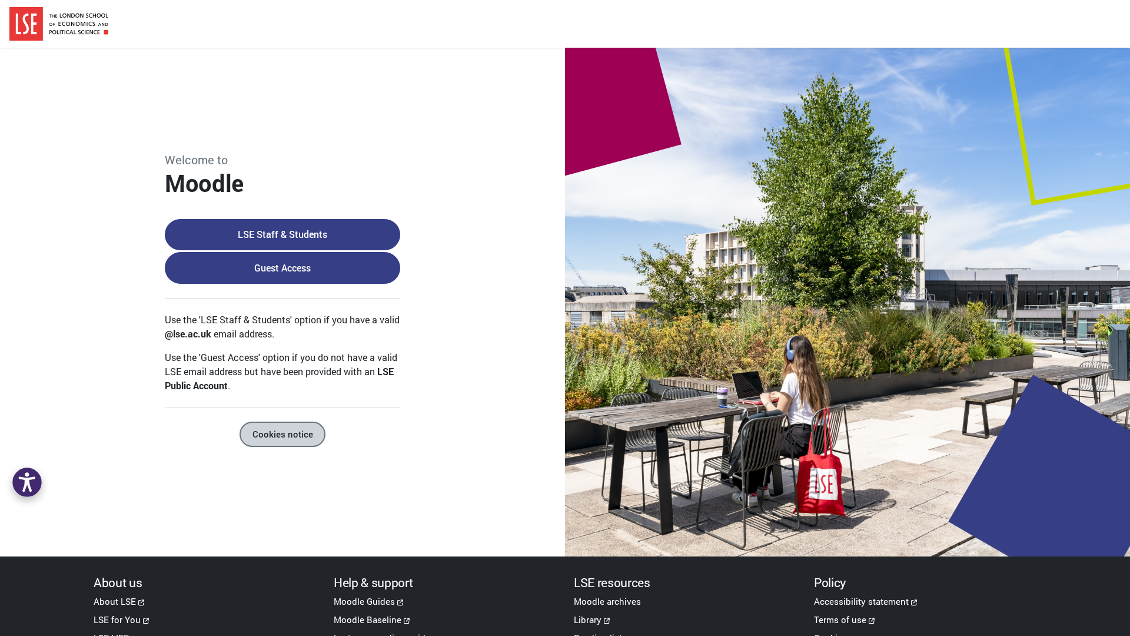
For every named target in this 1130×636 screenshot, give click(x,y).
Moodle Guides (364, 601)
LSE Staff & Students (282, 234)
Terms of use (840, 619)
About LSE (115, 601)
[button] (27, 482)
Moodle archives (607, 601)
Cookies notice (282, 434)
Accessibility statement (861, 601)
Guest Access (282, 267)
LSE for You (117, 619)
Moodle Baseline (367, 619)
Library (587, 619)
